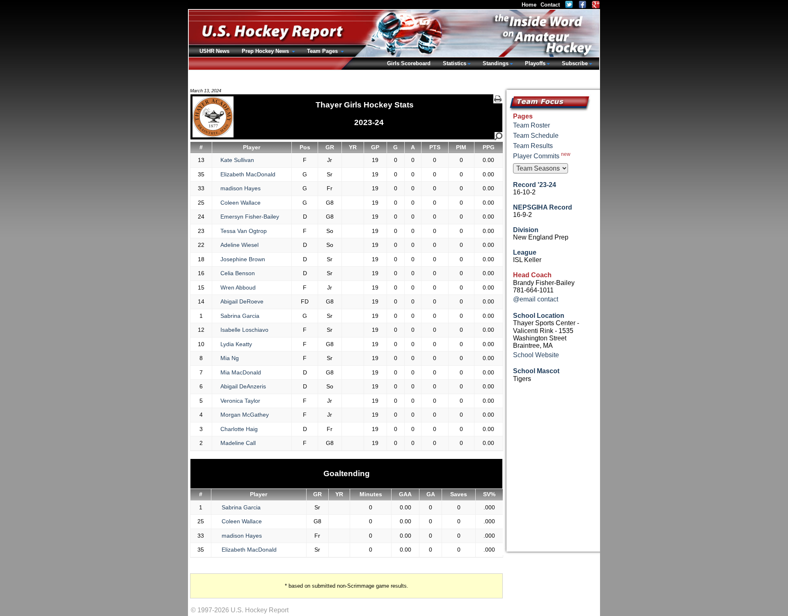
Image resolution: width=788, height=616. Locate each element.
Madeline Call (238, 443)
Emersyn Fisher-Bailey (249, 216)
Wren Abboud (238, 287)
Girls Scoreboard (409, 63)
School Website (536, 354)
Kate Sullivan (237, 160)
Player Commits (541, 155)
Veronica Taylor (240, 400)
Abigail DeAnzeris (243, 386)
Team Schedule (536, 135)
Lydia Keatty (236, 344)
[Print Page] (497, 98)
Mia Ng (229, 358)
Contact (550, 5)
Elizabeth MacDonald (247, 174)
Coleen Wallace (240, 202)
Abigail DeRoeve (241, 301)
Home (529, 5)
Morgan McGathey (244, 414)
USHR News (214, 51)
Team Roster (531, 125)
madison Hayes (240, 188)
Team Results (533, 145)
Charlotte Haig (239, 429)
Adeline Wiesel (239, 245)
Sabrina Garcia (239, 316)
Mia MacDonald (240, 372)
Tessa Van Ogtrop (243, 231)
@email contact (535, 299)
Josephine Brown (242, 259)
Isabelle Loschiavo (244, 329)
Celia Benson (237, 273)
